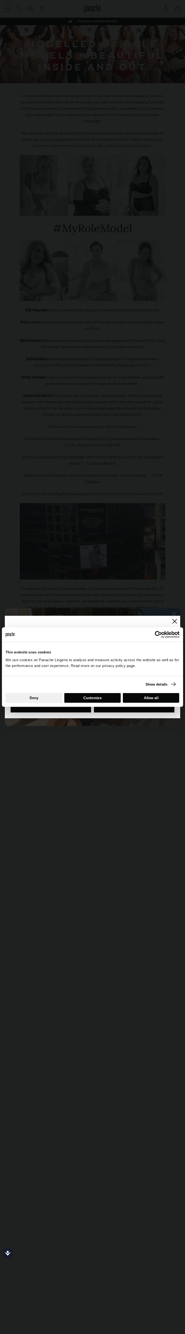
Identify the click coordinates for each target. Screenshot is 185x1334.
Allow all (151, 698)
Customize (92, 698)
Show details (156, 684)
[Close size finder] (174, 621)
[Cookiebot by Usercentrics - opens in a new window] (158, 634)
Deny (34, 698)
